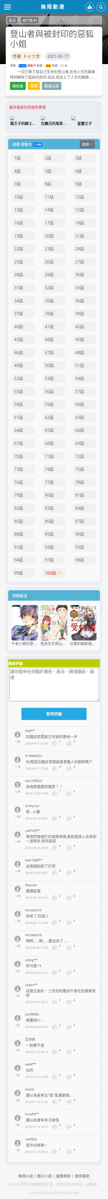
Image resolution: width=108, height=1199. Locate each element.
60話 (79, 404)
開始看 (17, 85)
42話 (79, 326)
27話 (79, 262)
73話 (18, 469)
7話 (17, 184)
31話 (18, 288)
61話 (18, 417)
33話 (79, 288)
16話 (18, 223)
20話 (49, 236)
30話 (79, 274)
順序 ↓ (87, 144)
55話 (18, 391)
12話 (79, 197)
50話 (49, 365)
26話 (49, 262)
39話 (79, 313)
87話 (79, 521)
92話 (49, 547)
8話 (48, 184)
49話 (18, 365)
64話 (18, 430)
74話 (49, 469)
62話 (49, 417)
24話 (79, 249)
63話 (79, 417)
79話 (18, 495)
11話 (49, 197)
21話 (79, 236)
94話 (18, 560)
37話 (18, 313)
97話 (49, 560)
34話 (18, 301)
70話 (18, 456)
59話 (49, 404)
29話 (49, 274)
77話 (49, 482)
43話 (18, 339)
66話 (79, 430)
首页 (12, 20)
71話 (49, 456)
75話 (79, 469)
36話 (79, 301)
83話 (49, 508)
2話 (48, 158)
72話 (79, 456)
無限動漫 (53, 6)
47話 (49, 352)
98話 (79, 560)
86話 (49, 521)
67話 (18, 443)
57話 (79, 391)
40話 (18, 326)
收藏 (33, 85)
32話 (49, 288)
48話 (79, 352)
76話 (18, 482)
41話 (49, 326)
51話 (79, 365)
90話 (79, 534)
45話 (79, 339)
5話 (48, 171)
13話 (18, 210)
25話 (18, 262)
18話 (79, 223)
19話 (18, 236)
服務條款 (63, 1175)
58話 (18, 404)
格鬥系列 (29, 20)
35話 (49, 301)
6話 (78, 171)
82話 (18, 508)
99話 (18, 573)
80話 (49, 495)
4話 (17, 171)
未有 (48, 65)
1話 (17, 158)
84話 (79, 508)
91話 (18, 547)
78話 (79, 482)
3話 (78, 158)
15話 (79, 210)
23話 (49, 249)
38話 (49, 313)
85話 (18, 521)
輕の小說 (44, 1175)
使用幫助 (82, 1175)
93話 (79, 547)
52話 (18, 378)
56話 (49, 391)
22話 (18, 249)
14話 (49, 210)
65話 (49, 430)
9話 (78, 184)
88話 (18, 534)
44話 (49, 339)
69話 (79, 443)
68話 (49, 443)
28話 (18, 274)
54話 (79, 378)
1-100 (22, 65)
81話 (79, 495)
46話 (18, 352)
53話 (49, 378)
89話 (49, 534)
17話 (49, 223)
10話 (18, 197)
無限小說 (25, 1175)
